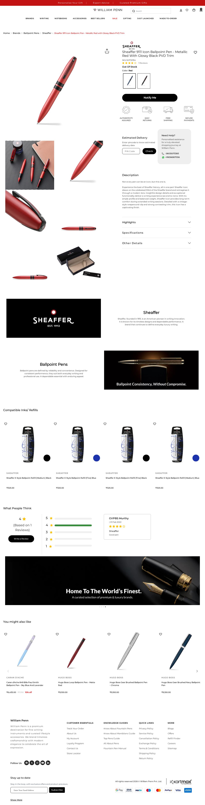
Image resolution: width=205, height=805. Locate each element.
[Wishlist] (187, 10)
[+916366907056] (163, 157)
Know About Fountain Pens (118, 728)
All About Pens (111, 743)
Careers (172, 743)
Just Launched (145, 18)
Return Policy (146, 758)
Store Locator (74, 753)
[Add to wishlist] (195, 52)
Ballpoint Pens (31, 33)
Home (6, 33)
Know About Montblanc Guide (119, 733)
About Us (71, 733)
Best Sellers (98, 18)
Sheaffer (46, 33)
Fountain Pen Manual (115, 748)
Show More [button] (16, 800)
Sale (114, 18)
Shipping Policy (147, 753)
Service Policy (146, 733)
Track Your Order (75, 728)
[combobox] (151, 11)
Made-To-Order (168, 18)
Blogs (171, 728)
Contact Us (72, 748)
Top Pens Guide (112, 738)
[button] (197, 671)
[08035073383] (163, 153)
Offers (171, 733)
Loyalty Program (75, 743)
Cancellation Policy (149, 738)
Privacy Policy (146, 728)
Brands (16, 33)
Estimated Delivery (134, 137)
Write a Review (21, 539)
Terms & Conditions (149, 748)
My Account (73, 738)
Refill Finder (174, 738)
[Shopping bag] (194, 10)
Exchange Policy (147, 743)
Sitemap (172, 748)
